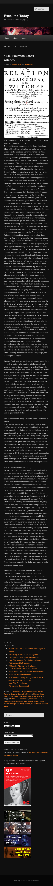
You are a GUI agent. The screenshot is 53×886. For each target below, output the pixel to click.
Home (7, 38)
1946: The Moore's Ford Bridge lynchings (24, 660)
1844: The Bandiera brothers (19, 674)
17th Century (16, 691)
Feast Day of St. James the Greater (22, 668)
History (36, 694)
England (14, 694)
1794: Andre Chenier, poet (18, 686)
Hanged (29, 694)
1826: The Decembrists (17, 683)
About (15, 38)
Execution (22, 694)
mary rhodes (25, 703)
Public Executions (20, 696)
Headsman (29, 64)
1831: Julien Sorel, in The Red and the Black (26, 671)
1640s (12, 699)
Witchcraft (32, 696)
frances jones (9, 701)
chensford (33, 699)
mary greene (14, 703)
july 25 (36, 701)
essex (40, 699)
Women (40, 696)
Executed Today (16, 15)
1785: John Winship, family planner (22, 666)
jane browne (28, 701)
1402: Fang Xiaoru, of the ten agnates (23, 654)
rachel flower (36, 703)
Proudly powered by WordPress (26, 880)
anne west (24, 699)
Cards (23, 38)
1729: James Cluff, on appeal (19, 663)
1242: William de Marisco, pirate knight (23, 657)
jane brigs (19, 701)
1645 (17, 699)
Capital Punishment (29, 691)
